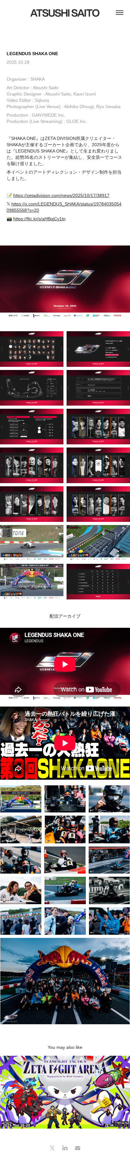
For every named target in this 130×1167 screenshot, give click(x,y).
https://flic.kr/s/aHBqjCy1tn (39, 218)
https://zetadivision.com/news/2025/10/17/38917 (61, 195)
